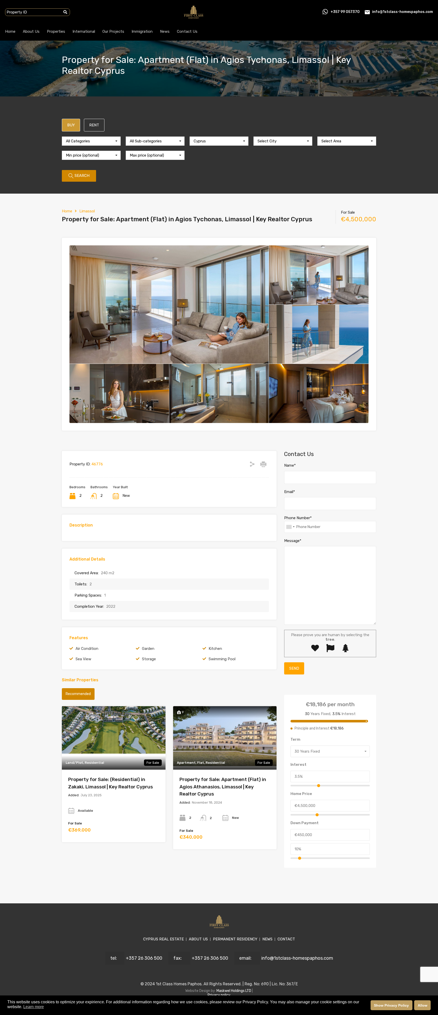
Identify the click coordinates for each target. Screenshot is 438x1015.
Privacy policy (219, 995)
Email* (289, 491)
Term (295, 739)
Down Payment (304, 823)
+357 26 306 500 (144, 958)
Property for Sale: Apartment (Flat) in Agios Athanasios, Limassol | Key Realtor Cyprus (222, 786)
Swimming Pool (222, 659)
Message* (292, 540)
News (165, 31)
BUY (71, 125)
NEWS (267, 939)
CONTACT (286, 939)
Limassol (87, 211)
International (83, 31)
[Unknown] (290, 527)
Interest (298, 764)
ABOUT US (198, 939)
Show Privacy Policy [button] (391, 1005)
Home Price (301, 793)
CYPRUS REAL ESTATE (163, 939)
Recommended (78, 694)
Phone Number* (298, 518)
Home (10, 31)
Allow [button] (422, 1005)
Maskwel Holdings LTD (234, 991)
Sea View (83, 659)
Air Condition (87, 648)
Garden (148, 648)
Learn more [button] (33, 1007)
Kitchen (215, 648)
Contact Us (187, 31)
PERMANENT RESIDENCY (235, 939)
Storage (149, 659)
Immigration (142, 31)
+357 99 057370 (345, 12)
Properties (56, 31)
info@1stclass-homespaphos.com (402, 12)
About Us (31, 31)
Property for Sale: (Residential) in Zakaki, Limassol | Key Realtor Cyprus (110, 783)
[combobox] (91, 141)
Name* (290, 465)
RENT (94, 125)
